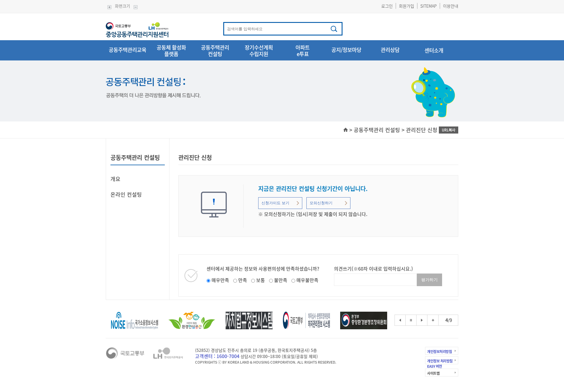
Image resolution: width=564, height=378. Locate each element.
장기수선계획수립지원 (259, 51)
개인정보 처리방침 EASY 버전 (440, 362)
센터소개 (433, 50)
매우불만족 (307, 280)
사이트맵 (433, 373)
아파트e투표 (303, 51)
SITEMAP (428, 6)
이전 (400, 320)
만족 (242, 280)
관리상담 (390, 50)
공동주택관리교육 (127, 50)
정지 (411, 320)
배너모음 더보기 (433, 316)
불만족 (280, 280)
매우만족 (220, 280)
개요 (115, 179)
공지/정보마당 (346, 50)
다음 (421, 320)
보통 (260, 280)
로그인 (387, 6)
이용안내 (450, 6)
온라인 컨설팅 (126, 194)
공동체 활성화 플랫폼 (171, 51)
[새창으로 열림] (134, 319)
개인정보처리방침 (439, 351)
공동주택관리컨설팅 (215, 51)
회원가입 (406, 6)
